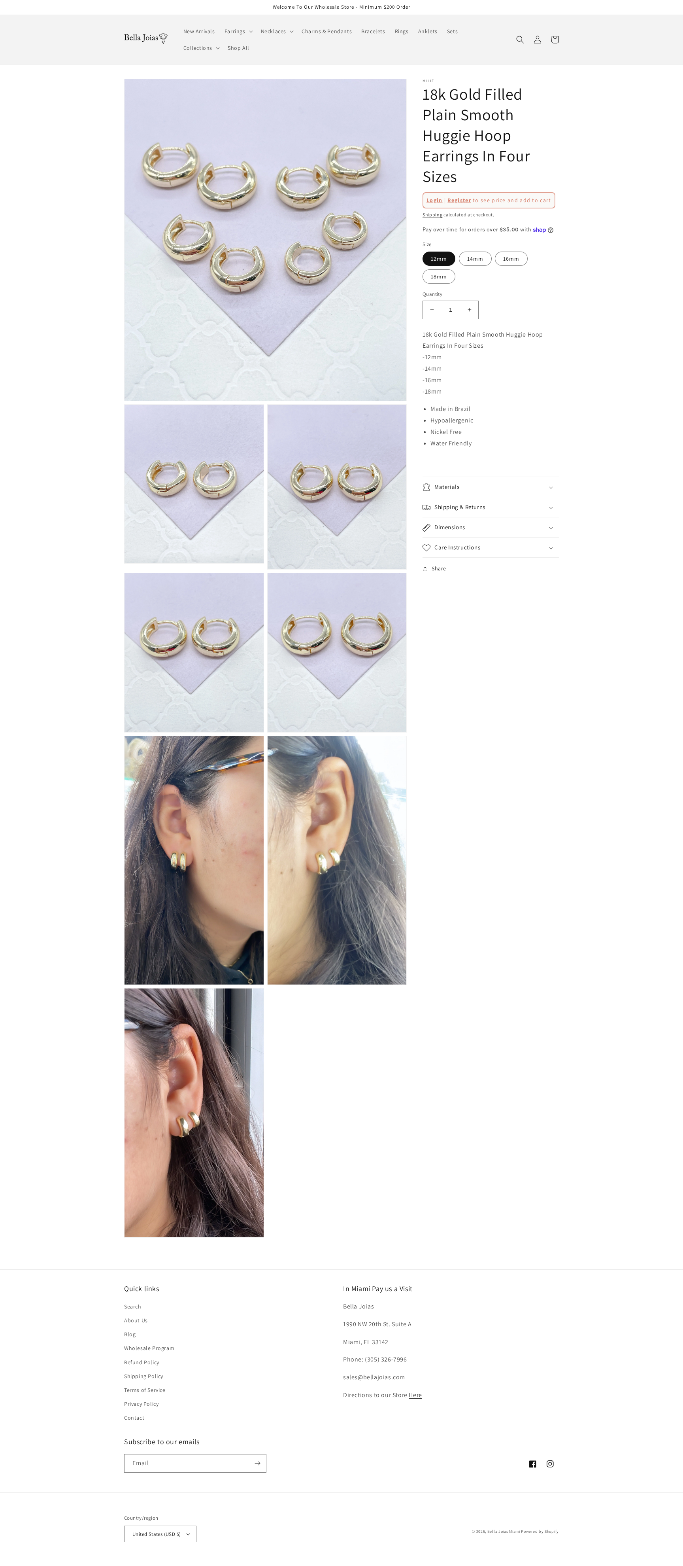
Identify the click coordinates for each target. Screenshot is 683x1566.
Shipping (433, 215)
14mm (475, 258)
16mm (511, 258)
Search (133, 1306)
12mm (439, 258)
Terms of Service (145, 1390)
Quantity (432, 294)
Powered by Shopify (540, 1531)
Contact (134, 1417)
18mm (439, 276)
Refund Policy (141, 1362)
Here (415, 1395)
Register (459, 200)
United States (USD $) (156, 1534)
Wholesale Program (149, 1348)
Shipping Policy (143, 1376)
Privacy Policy (141, 1403)
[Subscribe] (257, 1463)
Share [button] (439, 568)
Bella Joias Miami (503, 1531)
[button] (238, 31)
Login (434, 200)
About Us (136, 1320)
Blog (130, 1334)
